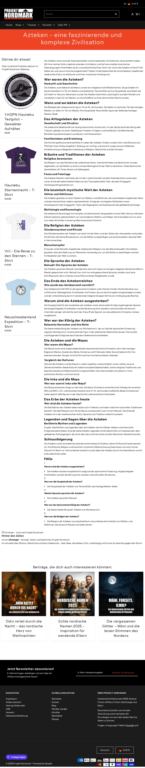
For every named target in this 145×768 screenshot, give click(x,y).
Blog (54, 705)
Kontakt (130, 725)
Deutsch (105, 750)
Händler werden (59, 709)
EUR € (135, 3)
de (125, 3)
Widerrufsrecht (13, 702)
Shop (18, 25)
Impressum (11, 698)
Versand (10, 712)
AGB (8, 709)
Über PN (62, 25)
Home (9, 25)
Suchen (55, 702)
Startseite (56, 698)
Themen (31, 25)
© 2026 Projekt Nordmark (19, 763)
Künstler (47, 25)
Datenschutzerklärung (17, 715)
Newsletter (57, 715)
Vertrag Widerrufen (15, 705)
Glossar (55, 719)
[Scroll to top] (139, 760)
